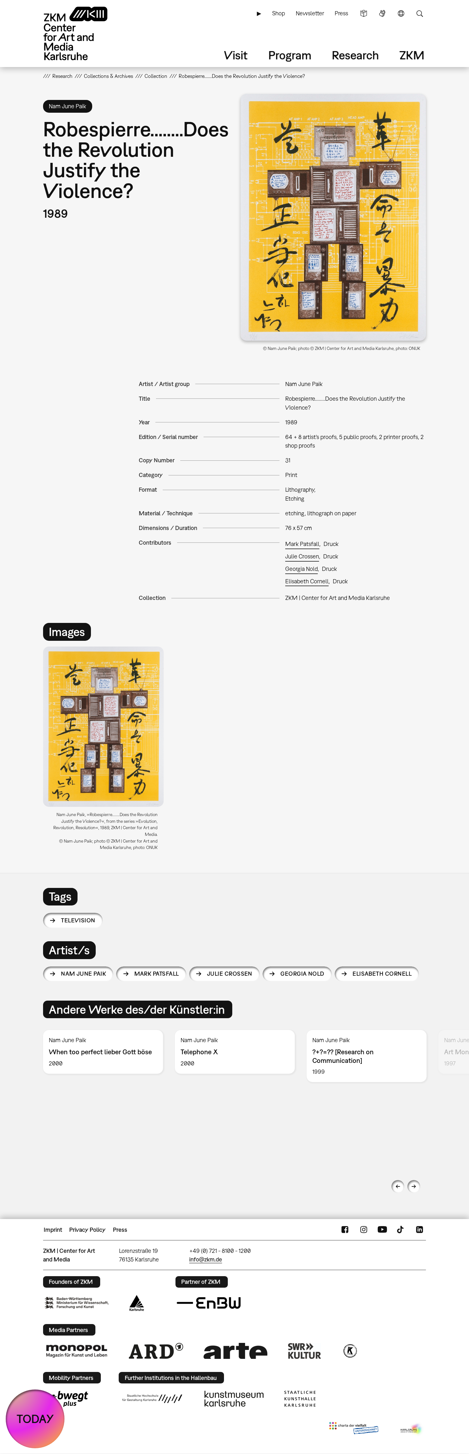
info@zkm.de (205, 1259)
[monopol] (76, 1351)
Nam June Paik (83, 973)
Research (355, 55)
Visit (236, 55)
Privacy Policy (87, 1229)
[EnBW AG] (209, 1303)
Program (289, 55)
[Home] (84, 33)
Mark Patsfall (302, 544)
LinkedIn (419, 1230)
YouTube (382, 1230)
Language (401, 13)
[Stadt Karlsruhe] (137, 1303)
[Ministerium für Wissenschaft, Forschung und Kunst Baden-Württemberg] (76, 1303)
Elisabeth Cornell (307, 581)
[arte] (235, 1351)
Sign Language (382, 13)
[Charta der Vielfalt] (354, 1429)
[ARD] (156, 1351)
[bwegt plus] (66, 1399)
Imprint (53, 1229)
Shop (278, 13)
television (78, 920)
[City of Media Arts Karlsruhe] (412, 1429)
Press (341, 13)
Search (419, 13)
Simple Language (363, 13)
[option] (106, 751)
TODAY (35, 1419)
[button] (333, 217)
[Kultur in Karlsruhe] (350, 1351)
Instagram (363, 1230)
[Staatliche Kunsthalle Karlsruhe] (300, 1399)
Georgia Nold (301, 568)
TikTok (401, 1230)
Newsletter (310, 13)
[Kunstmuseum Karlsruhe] (234, 1399)
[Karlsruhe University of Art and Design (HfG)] (152, 1399)
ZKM (411, 55)
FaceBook (345, 1230)
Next (413, 1186)
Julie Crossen (302, 556)
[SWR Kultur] (304, 1351)
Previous (397, 1186)
